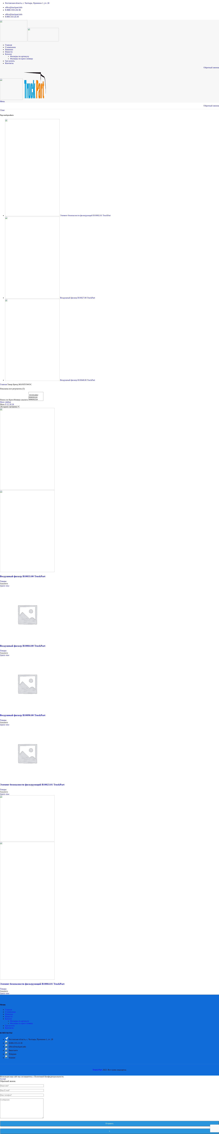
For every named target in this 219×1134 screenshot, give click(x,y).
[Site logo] (14, 41)
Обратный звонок (211, 67)
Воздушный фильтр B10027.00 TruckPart (77, 298)
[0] (36, 393)
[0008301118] (36, 397)
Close (2, 110)
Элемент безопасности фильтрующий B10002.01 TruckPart (85, 215)
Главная (3, 384)
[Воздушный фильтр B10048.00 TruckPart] (32, 380)
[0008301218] (36, 400)
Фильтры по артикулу (19, 56)
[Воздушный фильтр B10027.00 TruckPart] (32, 298)
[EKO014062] (36, 395)
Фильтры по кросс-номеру (21, 59)
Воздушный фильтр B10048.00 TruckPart (77, 380)
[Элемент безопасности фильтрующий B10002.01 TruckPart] (32, 215)
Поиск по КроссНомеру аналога (14, 400)
